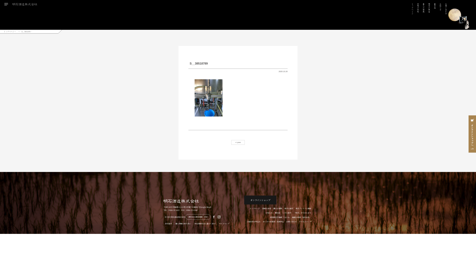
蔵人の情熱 (423, 8)
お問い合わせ (446, 9)
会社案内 (168, 223)
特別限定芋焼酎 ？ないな (280, 217)
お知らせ (440, 7)
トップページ (412, 9)
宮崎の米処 (418, 8)
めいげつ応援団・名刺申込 (273, 221)
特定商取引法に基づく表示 (205, 223)
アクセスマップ (305, 221)
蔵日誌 (435, 6)
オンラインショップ (260, 200)
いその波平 (287, 213)
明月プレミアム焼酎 (303, 208)
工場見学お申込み (253, 221)
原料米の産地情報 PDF (198, 217)
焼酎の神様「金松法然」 (301, 217)
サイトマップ (224, 223)
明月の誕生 (429, 8)
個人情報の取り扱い (183, 223)
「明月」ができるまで (302, 213)
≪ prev (238, 142)
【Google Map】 (205, 207)
